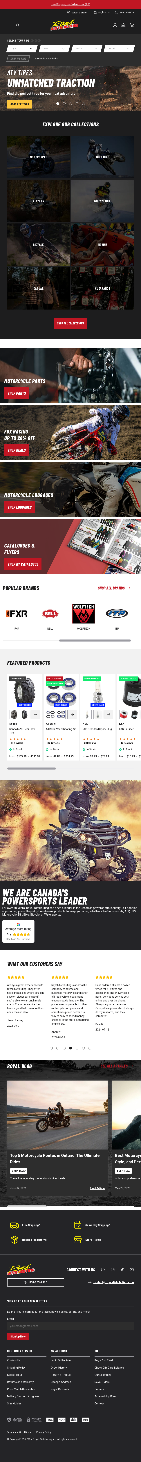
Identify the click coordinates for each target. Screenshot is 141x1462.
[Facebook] (103, 1269)
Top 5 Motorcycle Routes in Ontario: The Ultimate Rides (55, 1158)
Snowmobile (102, 201)
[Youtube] (132, 1269)
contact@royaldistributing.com (113, 1282)
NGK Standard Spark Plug (97, 729)
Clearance (102, 288)
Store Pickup (93, 1239)
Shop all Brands (111, 587)
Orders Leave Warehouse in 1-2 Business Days (70, 4)
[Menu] (8, 25)
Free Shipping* (31, 1225)
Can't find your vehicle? (46, 58)
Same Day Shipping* (97, 1225)
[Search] (17, 25)
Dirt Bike (102, 157)
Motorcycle (38, 157)
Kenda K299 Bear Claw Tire (22, 731)
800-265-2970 (38, 1282)
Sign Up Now (18, 1336)
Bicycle (38, 245)
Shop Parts (17, 393)
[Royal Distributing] (64, 25)
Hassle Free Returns (34, 1239)
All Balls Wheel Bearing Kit (61, 729)
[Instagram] (113, 1269)
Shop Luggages (20, 507)
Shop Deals (17, 450)
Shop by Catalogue (23, 564)
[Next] (35, 714)
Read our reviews (18, 939)
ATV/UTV (38, 201)
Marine (102, 245)
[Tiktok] (122, 1269)
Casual (38, 288)
